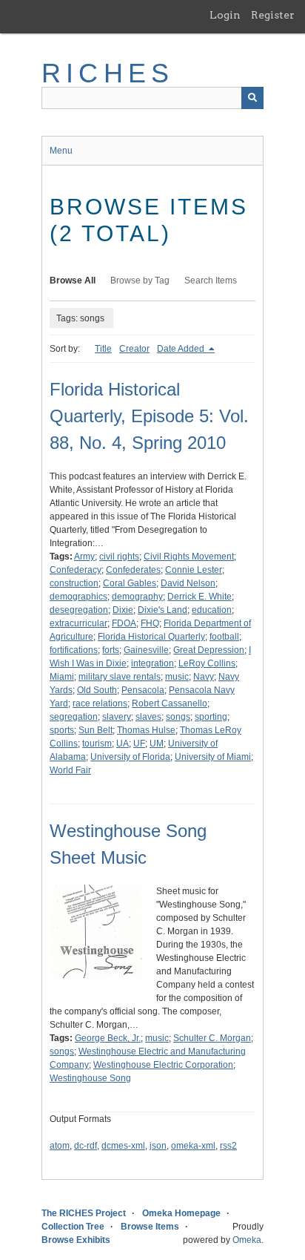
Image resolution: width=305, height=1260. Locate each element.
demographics (78, 596)
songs (178, 717)
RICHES (107, 73)
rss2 (228, 1146)
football (224, 636)
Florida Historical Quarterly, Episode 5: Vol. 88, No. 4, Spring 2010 (149, 416)
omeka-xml (193, 1146)
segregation (74, 717)
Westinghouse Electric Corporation (163, 1065)
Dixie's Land (162, 610)
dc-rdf (85, 1146)
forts (110, 650)
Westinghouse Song (90, 1078)
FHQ (150, 623)
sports (62, 730)
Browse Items (150, 1226)
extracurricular (78, 623)
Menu (61, 150)
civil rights (119, 556)
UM (157, 743)
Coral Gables (129, 583)
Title (103, 349)
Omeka (246, 1240)
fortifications (74, 650)
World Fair (70, 770)
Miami (62, 677)
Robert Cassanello (169, 703)
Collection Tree (72, 1226)
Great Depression (208, 650)
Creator (134, 349)
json (158, 1146)
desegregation (79, 610)
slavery (116, 717)
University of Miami (213, 757)
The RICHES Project (83, 1213)
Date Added (182, 349)
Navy (203, 677)
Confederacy (75, 570)
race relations (100, 703)
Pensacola (142, 690)
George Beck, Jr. (108, 1038)
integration (152, 663)
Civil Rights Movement (189, 556)
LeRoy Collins (206, 663)
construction (74, 583)
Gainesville (146, 650)
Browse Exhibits (75, 1240)
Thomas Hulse (146, 730)
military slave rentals (119, 677)
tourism (97, 743)
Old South (97, 690)
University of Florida (130, 757)
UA (122, 743)
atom (60, 1146)
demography (137, 596)
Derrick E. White (199, 596)
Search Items (210, 280)
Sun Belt (95, 730)
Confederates (133, 570)
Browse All (72, 280)
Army (84, 556)
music (177, 677)
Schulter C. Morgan (212, 1038)
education (212, 610)
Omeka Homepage (181, 1213)
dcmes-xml (123, 1146)
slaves (148, 717)
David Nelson (188, 583)
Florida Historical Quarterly (151, 636)
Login (225, 15)
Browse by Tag (140, 280)
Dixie (123, 610)
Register (273, 15)
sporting (211, 717)
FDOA (124, 623)
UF (139, 743)
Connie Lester (193, 570)
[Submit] (252, 98)
